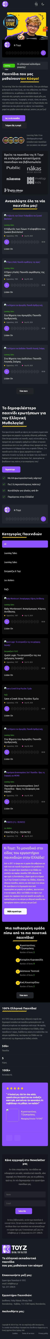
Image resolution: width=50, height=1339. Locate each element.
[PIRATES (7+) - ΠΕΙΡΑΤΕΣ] (14, 822)
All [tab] (5, 544)
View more (24, 391)
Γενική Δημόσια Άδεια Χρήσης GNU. (13, 1330)
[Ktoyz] (5, 4)
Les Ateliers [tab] (9, 580)
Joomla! (6, 1328)
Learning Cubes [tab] (10, 562)
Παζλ (6, 695)
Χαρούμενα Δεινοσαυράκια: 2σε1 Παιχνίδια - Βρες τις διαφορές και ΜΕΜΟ (21, 788)
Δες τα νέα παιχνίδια (12, 118)
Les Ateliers (8, 828)
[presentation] (9, 1138)
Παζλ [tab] (6, 589)
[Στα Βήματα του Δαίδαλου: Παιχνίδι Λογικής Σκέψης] (24, 348)
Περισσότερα (10, 469)
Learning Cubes (9, 225)
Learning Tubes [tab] (10, 553)
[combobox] (36, 4)
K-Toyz (17, 45)
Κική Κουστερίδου (29, 982)
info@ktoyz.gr (12, 1283)
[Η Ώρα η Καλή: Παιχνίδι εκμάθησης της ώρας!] (22, 262)
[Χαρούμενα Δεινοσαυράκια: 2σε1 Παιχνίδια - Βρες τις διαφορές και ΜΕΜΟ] (25, 774)
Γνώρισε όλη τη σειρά (13, 125)
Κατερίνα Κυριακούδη (31, 959)
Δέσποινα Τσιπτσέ (29, 971)
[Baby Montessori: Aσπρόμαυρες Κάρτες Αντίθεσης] (24, 598)
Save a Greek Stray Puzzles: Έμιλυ (21, 698)
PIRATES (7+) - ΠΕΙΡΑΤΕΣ (17, 832)
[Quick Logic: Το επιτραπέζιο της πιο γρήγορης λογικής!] (25, 643)
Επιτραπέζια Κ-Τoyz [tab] (12, 571)
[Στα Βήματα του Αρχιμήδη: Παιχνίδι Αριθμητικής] (23, 305)
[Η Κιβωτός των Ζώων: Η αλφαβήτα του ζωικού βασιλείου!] (25, 217)
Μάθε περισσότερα (14, 911)
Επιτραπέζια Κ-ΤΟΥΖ (11, 651)
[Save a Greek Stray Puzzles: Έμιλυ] (18, 688)
